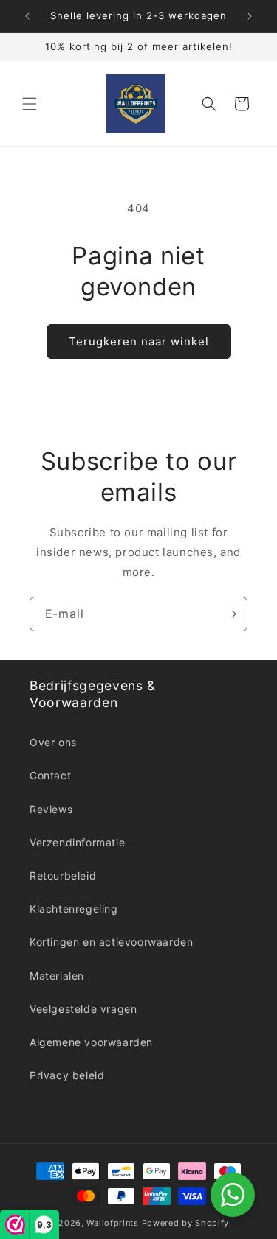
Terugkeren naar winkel (139, 341)
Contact (50, 775)
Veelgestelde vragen (83, 1009)
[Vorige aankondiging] (27, 16)
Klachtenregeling (74, 908)
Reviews (51, 809)
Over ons (53, 742)
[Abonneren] (230, 614)
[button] (29, 104)
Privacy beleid (67, 1075)
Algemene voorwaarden (91, 1042)
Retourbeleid (63, 875)
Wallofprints (112, 1223)
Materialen (57, 975)
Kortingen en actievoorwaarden (111, 942)
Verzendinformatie (77, 842)
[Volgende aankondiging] (249, 16)
